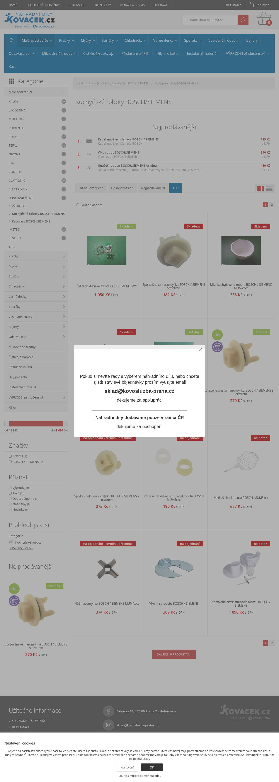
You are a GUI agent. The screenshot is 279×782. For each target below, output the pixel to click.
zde (157, 776)
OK (152, 767)
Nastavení (127, 767)
